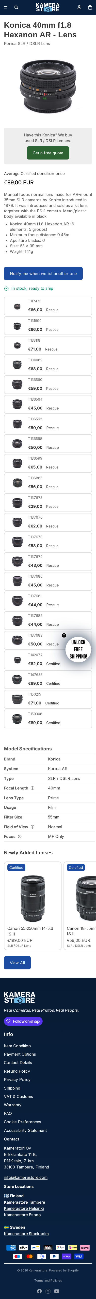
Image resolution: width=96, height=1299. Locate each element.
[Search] (16, 7)
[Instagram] (48, 1291)
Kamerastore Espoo (22, 1214)
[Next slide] (86, 905)
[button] (78, 649)
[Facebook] (39, 1291)
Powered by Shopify (64, 1270)
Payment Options (20, 1054)
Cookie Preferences (22, 1121)
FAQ (8, 1113)
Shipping (12, 1088)
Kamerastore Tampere (24, 1202)
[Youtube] (57, 1291)
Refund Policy (17, 1071)
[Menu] (5, 7)
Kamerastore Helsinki (24, 1208)
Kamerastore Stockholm (26, 1233)
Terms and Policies (48, 1280)
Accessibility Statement (25, 1130)
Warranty (12, 1104)
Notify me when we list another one (43, 273)
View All (17, 962)
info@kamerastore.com (26, 1177)
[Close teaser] (64, 635)
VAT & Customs (18, 1096)
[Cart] (90, 7)
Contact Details (18, 1062)
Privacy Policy (17, 1079)
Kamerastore (38, 1270)
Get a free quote (48, 152)
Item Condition (17, 1045)
